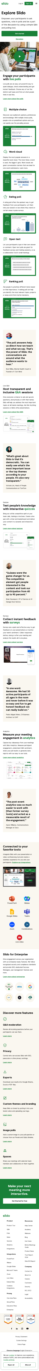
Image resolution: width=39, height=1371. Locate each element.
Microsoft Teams (12, 1270)
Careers (27, 1279)
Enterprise (10, 1309)
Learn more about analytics (13, 757)
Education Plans (12, 1306)
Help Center (29, 1225)
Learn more (7, 1036)
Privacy (7, 1051)
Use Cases (28, 1241)
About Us (28, 1275)
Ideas (8, 1237)
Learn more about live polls (13, 99)
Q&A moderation (12, 1024)
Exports (7, 1077)
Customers (28, 1283)
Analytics (9, 1245)
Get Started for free (19, 1201)
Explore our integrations (21, 862)
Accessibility (29, 1298)
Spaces (7, 1156)
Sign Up (28, 3)
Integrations (10, 1248)
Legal (26, 1294)
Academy (28, 1229)
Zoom (8, 1274)
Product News (29, 1251)
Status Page (21, 1344)
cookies (11, 1355)
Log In (21, 3)
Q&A (8, 1229)
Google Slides (11, 1266)
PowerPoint (10, 1259)
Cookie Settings (21, 1340)
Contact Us (28, 1271)
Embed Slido (11, 1282)
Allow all (28, 1365)
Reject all (11, 1365)
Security (27, 1286)
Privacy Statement (21, 1336)
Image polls (9, 1130)
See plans (19, 39)
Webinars (28, 1233)
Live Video (10, 1278)
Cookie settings (8, 1360)
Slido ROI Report (30, 1261)
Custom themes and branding (19, 1103)
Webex (9, 1262)
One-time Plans (11, 1298)
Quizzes (9, 1241)
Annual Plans (11, 1302)
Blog (26, 1237)
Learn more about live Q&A (13, 412)
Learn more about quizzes (13, 528)
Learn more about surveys (13, 642)
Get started (19, 34)
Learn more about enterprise (14, 977)
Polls (8, 1233)
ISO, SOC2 (28, 1290)
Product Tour (11, 1225)
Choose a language (13, 1350)
